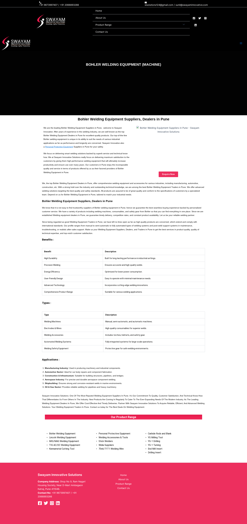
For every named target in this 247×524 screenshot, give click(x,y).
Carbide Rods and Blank (159, 433)
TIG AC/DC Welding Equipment (64, 445)
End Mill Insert (155, 448)
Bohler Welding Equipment (62, 433)
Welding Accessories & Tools (113, 437)
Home (98, 10)
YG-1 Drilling (154, 441)
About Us (100, 17)
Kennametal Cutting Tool (61, 448)
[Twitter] (199, 18)
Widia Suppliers (106, 445)
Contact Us (101, 31)
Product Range (103, 24)
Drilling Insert (154, 452)
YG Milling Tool (155, 437)
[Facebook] (194, 18)
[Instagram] (205, 18)
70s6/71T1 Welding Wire (111, 448)
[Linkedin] (195, 25)
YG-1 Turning (154, 445)
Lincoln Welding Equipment (62, 437)
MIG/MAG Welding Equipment (64, 441)
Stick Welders (106, 441)
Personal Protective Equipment (59, 147)
